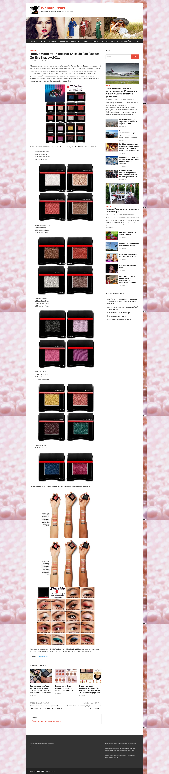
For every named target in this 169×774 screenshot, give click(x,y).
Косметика (63, 41)
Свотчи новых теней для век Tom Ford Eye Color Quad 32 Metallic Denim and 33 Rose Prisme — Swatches (40, 689)
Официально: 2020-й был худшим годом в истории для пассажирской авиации (129, 160)
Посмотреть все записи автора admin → (47, 721)
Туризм (85, 41)
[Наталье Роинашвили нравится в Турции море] (122, 204)
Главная (34, 41)
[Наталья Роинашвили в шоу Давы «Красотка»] (112, 261)
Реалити (104, 41)
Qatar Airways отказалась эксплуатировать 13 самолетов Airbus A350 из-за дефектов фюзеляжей (122, 301)
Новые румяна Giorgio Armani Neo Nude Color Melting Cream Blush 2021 (65, 688)
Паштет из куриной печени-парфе (119, 319)
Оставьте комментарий (52, 61)
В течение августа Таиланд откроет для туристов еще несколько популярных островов (128, 134)
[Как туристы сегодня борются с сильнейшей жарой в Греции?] (112, 126)
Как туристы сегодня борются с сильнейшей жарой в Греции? (128, 122)
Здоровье (75, 41)
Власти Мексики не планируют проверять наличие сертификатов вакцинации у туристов (128, 174)
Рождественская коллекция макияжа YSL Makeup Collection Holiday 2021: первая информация (89, 689)
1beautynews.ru (42, 656)
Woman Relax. (53, 7)
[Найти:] (122, 56)
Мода (43, 41)
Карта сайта (126, 41)
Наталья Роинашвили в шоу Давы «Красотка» (128, 255)
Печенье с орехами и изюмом (117, 316)
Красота (52, 41)
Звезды (95, 41)
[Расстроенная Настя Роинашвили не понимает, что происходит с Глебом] (112, 283)
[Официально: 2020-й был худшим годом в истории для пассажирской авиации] (112, 164)
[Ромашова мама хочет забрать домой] (112, 239)
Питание (114, 41)
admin (41, 61)
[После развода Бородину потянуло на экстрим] (112, 250)
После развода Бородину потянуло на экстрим (129, 244)
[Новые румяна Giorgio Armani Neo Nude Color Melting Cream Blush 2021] (66, 684)
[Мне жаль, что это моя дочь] (112, 272)
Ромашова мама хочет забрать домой (128, 233)
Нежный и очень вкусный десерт (118, 313)
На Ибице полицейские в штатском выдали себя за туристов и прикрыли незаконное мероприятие (129, 147)
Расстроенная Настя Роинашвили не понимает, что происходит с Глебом (127, 279)
